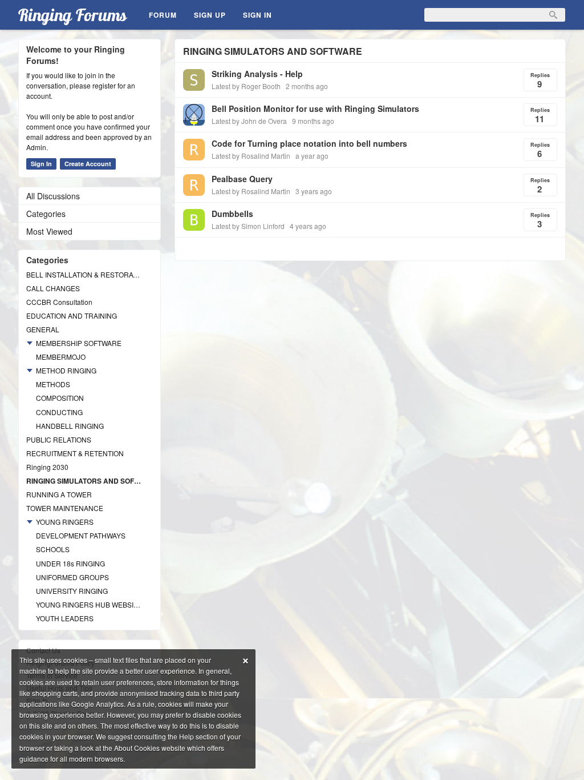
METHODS (53, 384)
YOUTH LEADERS (65, 618)
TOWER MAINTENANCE (64, 508)
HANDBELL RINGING (70, 426)
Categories (46, 213)
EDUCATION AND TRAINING (71, 315)
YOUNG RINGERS (65, 521)
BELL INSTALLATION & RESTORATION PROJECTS (83, 274)
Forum (163, 15)
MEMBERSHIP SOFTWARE (78, 343)
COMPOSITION (60, 398)
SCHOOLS (53, 549)
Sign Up (210, 15)
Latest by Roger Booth (246, 86)
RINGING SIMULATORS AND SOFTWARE (83, 481)
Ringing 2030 (47, 467)
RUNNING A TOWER (59, 494)
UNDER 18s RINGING (70, 563)
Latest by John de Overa (249, 121)
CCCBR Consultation (59, 302)
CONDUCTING (59, 412)
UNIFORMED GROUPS (72, 577)
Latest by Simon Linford (248, 226)
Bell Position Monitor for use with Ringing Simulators (315, 108)
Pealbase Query (242, 178)
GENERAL (42, 329)
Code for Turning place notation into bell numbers (309, 143)
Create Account (87, 163)
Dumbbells (232, 213)
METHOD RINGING (66, 370)
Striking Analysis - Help (257, 73)
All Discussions (53, 196)
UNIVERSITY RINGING (72, 591)
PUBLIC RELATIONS (58, 439)
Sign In (257, 15)
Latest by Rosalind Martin (251, 155)
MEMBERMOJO (61, 356)
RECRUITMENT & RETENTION (75, 453)
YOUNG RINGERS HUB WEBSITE (88, 604)
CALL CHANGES (53, 288)
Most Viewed (49, 231)
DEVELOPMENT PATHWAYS (80, 535)
